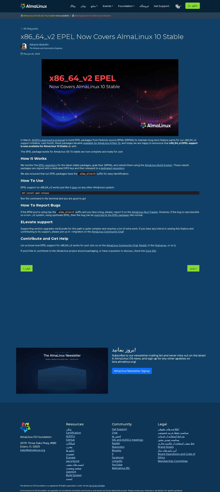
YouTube (117, 464)
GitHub (70, 440)
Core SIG (151, 250)
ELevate (70, 457)
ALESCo (70, 436)
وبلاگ (72, 6)
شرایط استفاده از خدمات (171, 436)
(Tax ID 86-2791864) (97, 485)
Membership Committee (173, 461)
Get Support (161, 6)
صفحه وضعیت (73, 468)
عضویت (70, 454)
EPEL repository (48, 165)
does (74, 187)
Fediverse (160, 245)
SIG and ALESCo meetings (127, 440)
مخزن (69, 447)
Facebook (118, 457)
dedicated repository (112, 168)
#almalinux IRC (121, 468)
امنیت (69, 479)
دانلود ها (70, 450)
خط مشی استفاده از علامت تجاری (176, 443)
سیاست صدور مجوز (168, 440)
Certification (73, 433)
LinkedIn (117, 461)
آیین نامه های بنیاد (167, 450)
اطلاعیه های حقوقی (168, 429)
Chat (115, 433)
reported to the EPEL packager (111, 215)
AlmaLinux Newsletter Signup (132, 371)
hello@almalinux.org (32, 450)
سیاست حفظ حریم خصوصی (173, 433)
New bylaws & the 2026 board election (93, 15)
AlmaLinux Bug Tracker (145, 212)
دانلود (194, 5)
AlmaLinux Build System (158, 165)
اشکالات (70, 443)
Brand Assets (166, 447)
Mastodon (118, 447)
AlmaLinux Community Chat (107, 231)
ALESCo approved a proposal (48, 140)
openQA (71, 471)
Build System (74, 475)
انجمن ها (116, 436)
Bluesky (116, 450)
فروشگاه (144, 6)
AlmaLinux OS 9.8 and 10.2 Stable (39, 15)
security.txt (72, 461)
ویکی (83, 6)
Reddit (143, 245)
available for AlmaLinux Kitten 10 (101, 143)
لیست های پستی (75, 464)
